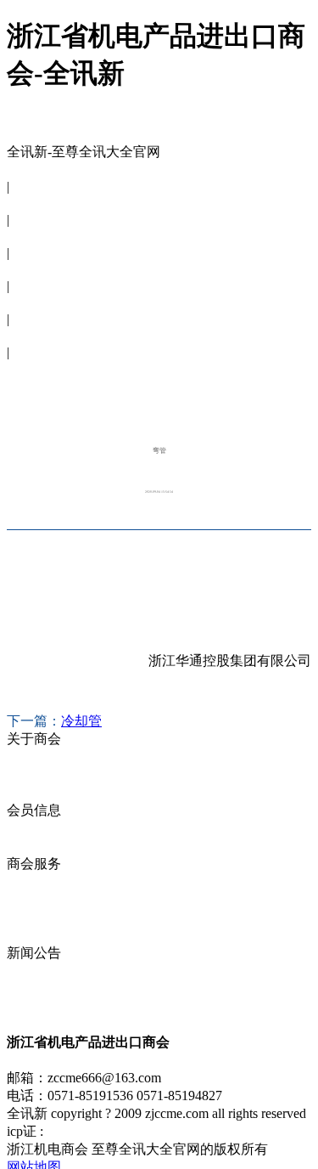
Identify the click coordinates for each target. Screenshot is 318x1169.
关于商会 (34, 202)
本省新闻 (34, 988)
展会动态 (34, 899)
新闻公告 (34, 302)
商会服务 (34, 269)
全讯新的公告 (47, 970)
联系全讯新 (41, 368)
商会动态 (34, 917)
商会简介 (34, 756)
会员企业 (34, 828)
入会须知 (34, 792)
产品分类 (34, 846)
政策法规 (34, 935)
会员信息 (34, 236)
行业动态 (34, 1006)
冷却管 (81, 721)
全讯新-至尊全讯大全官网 (83, 151)
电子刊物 (34, 335)
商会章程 (34, 774)
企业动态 (34, 881)
